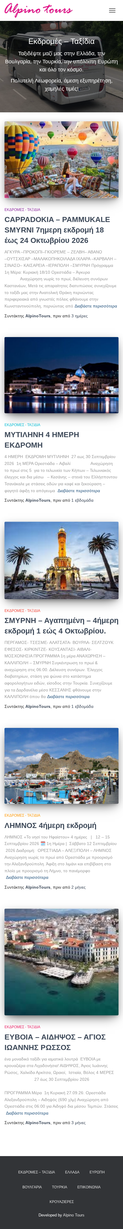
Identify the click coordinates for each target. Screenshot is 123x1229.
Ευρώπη (97, 1172)
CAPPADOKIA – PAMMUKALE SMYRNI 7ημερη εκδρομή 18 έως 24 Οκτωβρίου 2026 (57, 229)
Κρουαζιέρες (62, 1202)
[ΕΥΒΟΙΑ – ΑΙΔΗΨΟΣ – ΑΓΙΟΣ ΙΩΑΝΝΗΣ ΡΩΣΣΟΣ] (61, 962)
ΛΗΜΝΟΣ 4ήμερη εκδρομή (50, 825)
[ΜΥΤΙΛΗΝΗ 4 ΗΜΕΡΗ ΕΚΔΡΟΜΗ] (61, 375)
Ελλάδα (72, 1172)
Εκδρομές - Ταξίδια (22, 210)
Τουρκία (59, 1187)
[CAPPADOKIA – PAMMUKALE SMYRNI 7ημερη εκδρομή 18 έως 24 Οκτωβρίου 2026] (61, 159)
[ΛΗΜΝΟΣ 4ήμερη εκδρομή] (61, 766)
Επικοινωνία (89, 1187)
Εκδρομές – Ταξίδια (36, 1172)
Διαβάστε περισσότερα (96, 306)
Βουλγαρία (32, 1187)
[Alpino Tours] (40, 10)
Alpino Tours (73, 1215)
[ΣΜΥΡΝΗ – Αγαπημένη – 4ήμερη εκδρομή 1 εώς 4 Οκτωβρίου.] (61, 560)
